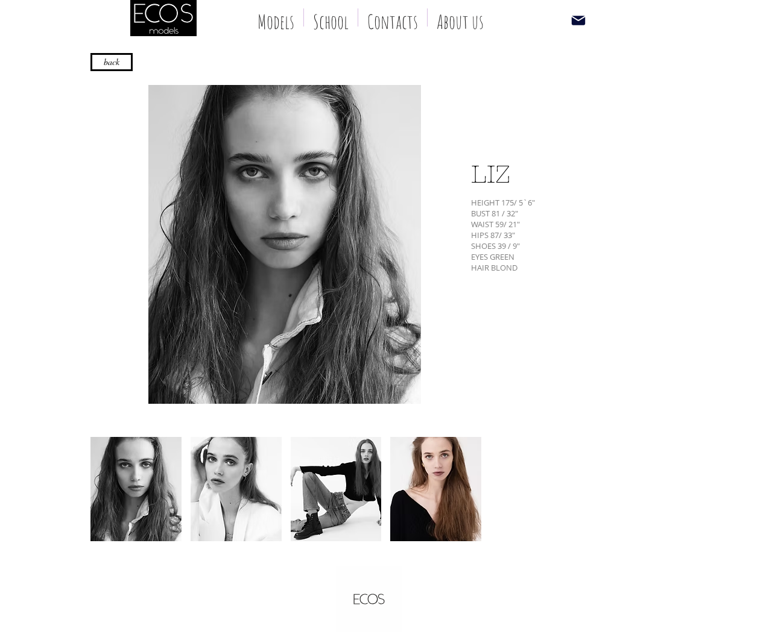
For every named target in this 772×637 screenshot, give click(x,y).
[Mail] (578, 20)
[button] (136, 489)
